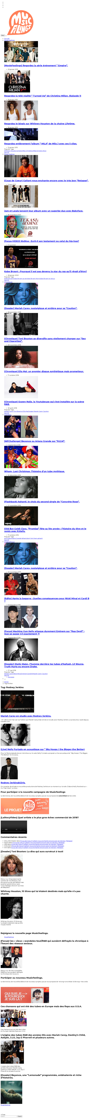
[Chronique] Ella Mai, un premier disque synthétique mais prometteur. (44, 371)
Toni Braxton (18, 411)
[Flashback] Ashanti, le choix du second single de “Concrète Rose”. (42, 501)
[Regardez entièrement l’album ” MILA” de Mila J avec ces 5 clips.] (21, 140)
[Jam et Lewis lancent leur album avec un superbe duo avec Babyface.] (21, 207)
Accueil (6, 38)
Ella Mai (25, 411)
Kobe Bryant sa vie (19, 278)
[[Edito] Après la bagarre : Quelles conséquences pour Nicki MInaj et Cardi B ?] (21, 594)
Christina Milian (31, 151)
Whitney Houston (10, 151)
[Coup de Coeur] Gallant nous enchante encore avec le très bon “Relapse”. (46, 180)
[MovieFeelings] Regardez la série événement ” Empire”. (36, 65)
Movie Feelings (9, 40)
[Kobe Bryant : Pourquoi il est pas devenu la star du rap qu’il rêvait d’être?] (21, 267)
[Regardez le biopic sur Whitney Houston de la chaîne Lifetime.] (21, 120)
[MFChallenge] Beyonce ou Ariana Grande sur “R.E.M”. (34, 441)
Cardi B (29, 674)
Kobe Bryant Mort (33, 278)
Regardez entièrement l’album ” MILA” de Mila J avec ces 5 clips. (40, 143)
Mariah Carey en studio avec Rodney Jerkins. (26, 716)
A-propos (11, 677)
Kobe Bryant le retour (47, 278)
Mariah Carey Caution (41, 411)
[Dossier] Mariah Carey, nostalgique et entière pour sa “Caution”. (40, 308)
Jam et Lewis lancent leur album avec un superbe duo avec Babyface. (43, 211)
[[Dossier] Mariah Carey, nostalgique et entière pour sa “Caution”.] (21, 304)
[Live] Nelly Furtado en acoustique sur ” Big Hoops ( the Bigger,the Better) (43, 749)
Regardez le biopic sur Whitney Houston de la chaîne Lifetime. (39, 123)
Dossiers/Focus (9, 542)
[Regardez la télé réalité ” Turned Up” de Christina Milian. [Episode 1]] (17, 92)
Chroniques (8, 282)
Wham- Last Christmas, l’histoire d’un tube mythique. (34, 471)
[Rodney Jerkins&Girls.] (9, 779)
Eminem (24, 674)
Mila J (24, 151)
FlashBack (7, 415)
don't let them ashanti (35, 538)
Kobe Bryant (8, 278)
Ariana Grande (16, 538)
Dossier (30, 411)
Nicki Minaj (17, 674)
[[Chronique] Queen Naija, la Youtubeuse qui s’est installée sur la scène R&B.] (21, 398)
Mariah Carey (8, 411)
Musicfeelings (9, 937)
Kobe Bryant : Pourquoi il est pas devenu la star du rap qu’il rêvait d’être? (45, 271)
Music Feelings (9, 154)
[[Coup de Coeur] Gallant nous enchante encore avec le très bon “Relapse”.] (21, 177)
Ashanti (24, 538)
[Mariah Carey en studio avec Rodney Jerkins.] (17, 712)
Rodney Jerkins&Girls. (13, 782)
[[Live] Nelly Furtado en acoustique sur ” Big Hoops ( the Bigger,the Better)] (15, 745)
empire (19, 151)
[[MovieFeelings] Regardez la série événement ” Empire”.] (21, 61)
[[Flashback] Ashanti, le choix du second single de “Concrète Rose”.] (21, 498)
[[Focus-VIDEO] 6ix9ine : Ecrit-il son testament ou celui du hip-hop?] (21, 237)
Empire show (41, 151)
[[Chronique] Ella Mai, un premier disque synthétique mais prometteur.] (21, 367)
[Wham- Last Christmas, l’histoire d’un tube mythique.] (21, 467)
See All (6, 152)
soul (5, 538)
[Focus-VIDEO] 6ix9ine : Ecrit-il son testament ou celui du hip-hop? (41, 241)
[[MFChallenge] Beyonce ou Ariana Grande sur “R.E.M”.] (21, 437)
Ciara (9, 538)
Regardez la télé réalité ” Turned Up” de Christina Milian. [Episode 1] (42, 96)
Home (6, 682)
